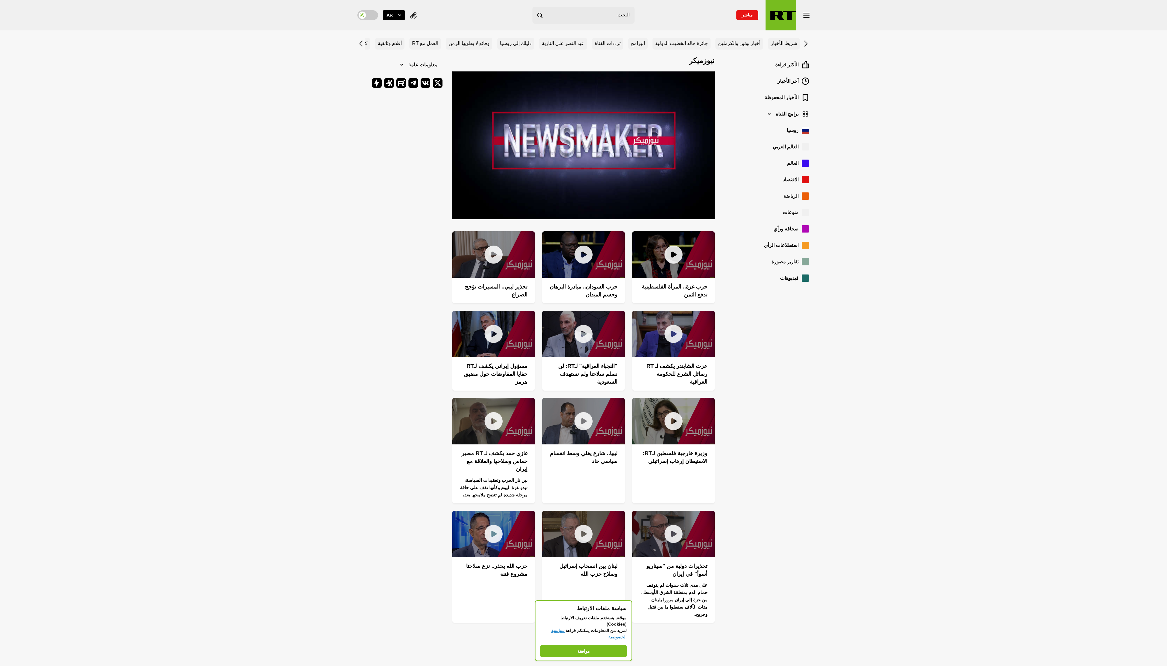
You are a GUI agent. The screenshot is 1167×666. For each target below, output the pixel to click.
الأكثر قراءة (787, 64)
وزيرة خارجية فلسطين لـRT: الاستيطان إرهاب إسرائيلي (675, 457)
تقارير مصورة (785, 261)
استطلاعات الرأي (781, 245)
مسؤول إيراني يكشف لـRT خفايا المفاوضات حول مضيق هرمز (496, 374)
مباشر (747, 14)
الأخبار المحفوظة (782, 97)
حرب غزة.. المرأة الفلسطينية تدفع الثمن (674, 291)
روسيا (793, 130)
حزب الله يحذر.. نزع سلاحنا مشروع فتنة (497, 570)
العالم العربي (786, 146)
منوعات (791, 212)
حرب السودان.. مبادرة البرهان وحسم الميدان (584, 291)
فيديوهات (789, 278)
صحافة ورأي (786, 228)
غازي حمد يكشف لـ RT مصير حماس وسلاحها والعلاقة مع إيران (495, 461)
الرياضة (791, 195)
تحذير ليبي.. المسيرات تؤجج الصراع (496, 291)
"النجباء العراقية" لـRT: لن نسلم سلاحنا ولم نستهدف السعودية (588, 374)
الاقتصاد (791, 179)
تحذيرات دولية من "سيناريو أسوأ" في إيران (676, 570)
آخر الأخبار (788, 81)
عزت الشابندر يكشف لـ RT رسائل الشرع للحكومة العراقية (676, 374)
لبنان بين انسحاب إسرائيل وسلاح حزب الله (588, 570)
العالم (793, 163)
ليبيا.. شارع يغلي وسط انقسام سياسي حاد (584, 457)
